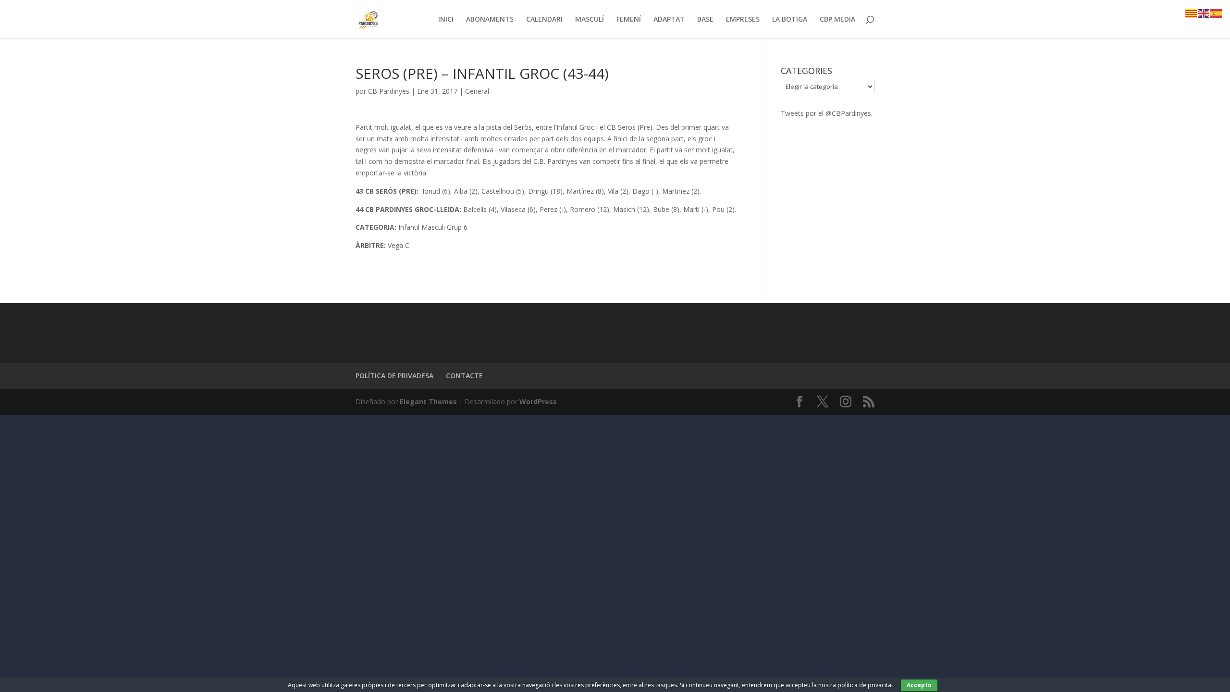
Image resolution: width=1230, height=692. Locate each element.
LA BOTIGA (789, 20)
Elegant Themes (428, 401)
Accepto (919, 685)
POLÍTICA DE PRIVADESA (394, 375)
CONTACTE (464, 375)
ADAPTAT (669, 20)
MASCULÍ (589, 20)
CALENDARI (544, 20)
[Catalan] (1191, 12)
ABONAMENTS (490, 20)
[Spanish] (1216, 12)
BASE (705, 20)
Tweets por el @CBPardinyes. (827, 113)
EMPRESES (743, 20)
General (477, 91)
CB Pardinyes (388, 91)
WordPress (538, 401)
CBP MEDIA (837, 20)
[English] (1204, 12)
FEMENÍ (628, 20)
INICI (446, 20)
